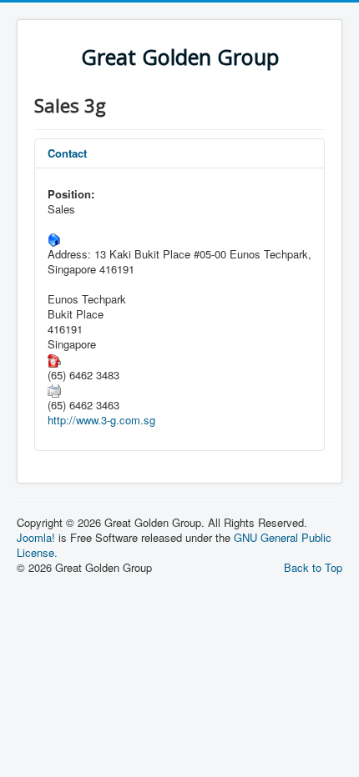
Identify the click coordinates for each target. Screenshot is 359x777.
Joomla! (36, 537)
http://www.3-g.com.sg (101, 420)
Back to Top (313, 567)
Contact (67, 153)
